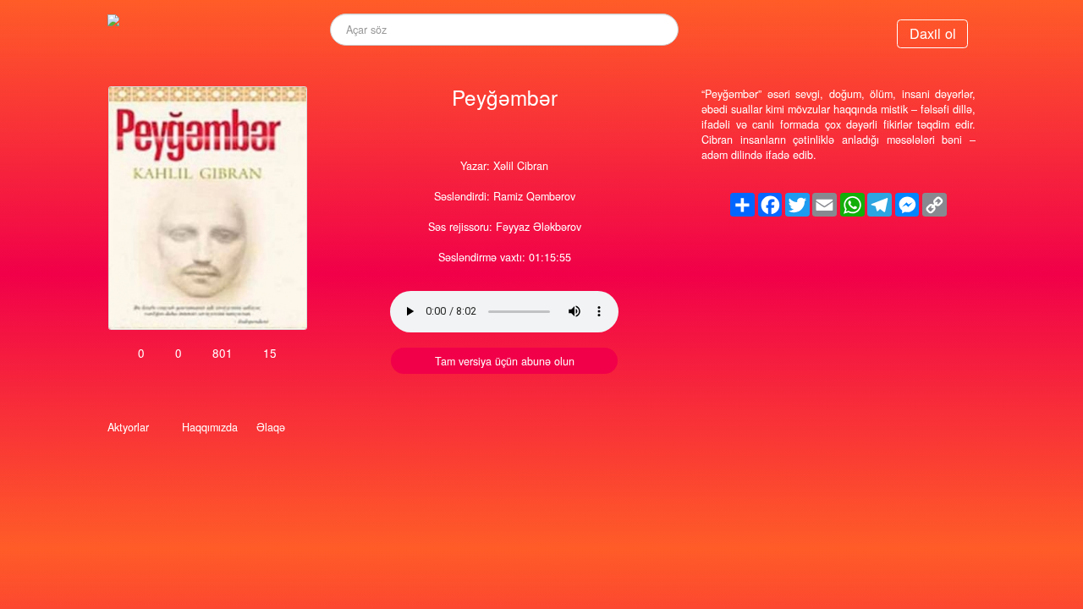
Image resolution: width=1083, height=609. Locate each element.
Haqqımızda (210, 427)
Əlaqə (270, 427)
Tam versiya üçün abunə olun (504, 361)
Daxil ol (933, 33)
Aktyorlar (128, 427)
